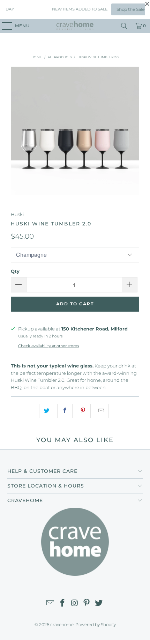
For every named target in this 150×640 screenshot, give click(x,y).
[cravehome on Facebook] (62, 603)
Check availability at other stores (48, 345)
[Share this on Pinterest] (83, 411)
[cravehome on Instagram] (74, 603)
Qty (15, 271)
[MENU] (3, 26)
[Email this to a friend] (101, 411)
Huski (17, 214)
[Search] (124, 26)
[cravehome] (75, 26)
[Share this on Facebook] (64, 411)
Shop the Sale (128, 9)
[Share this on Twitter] (46, 411)
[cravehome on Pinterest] (87, 603)
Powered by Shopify (95, 624)
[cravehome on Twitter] (99, 603)
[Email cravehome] (50, 603)
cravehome (62, 624)
